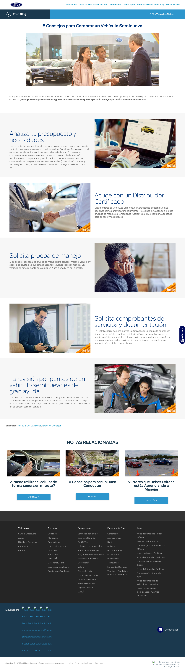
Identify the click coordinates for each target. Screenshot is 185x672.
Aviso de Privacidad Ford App (150, 569)
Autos (21, 425)
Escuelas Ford (113, 554)
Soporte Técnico (85, 588)
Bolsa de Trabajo (115, 550)
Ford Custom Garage (57, 546)
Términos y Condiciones (84, 663)
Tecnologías (113, 563)
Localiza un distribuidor (58, 567)
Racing (21, 550)
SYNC (81, 592)
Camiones (36, 425)
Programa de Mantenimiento (91, 554)
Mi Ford (81, 567)
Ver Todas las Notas (162, 14)
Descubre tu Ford (56, 563)
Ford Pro (52, 559)
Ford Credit (53, 554)
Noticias (111, 546)
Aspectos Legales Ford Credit (150, 553)
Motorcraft (83, 563)
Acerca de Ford (114, 538)
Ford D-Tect (83, 542)
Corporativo (113, 534)
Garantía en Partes (86, 583)
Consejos (56, 425)
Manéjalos (53, 538)
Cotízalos (52, 534)
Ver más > (33, 497)
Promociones (54, 542)
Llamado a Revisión (87, 579)
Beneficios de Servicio (88, 534)
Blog (109, 542)
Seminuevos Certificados (59, 571)
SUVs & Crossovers (27, 534)
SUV (27, 425)
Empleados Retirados (117, 567)
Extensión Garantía (86, 538)
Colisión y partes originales (90, 546)
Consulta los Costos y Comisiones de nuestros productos (148, 591)
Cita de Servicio (85, 571)
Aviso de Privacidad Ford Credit (151, 557)
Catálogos (53, 550)
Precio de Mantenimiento (89, 550)
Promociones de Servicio (89, 575)
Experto (46, 425)
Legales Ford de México (147, 541)
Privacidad (99, 663)
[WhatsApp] (182, 335)
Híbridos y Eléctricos (27, 542)
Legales (70, 663)
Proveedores (113, 559)
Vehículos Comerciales (88, 559)
